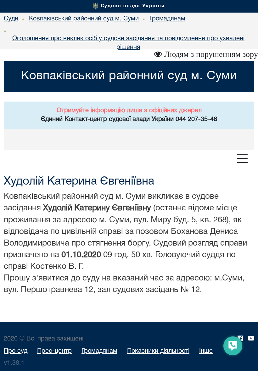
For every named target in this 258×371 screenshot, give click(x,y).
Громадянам (99, 351)
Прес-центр (54, 351)
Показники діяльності (158, 351)
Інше (206, 351)
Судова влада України (133, 6)
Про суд (15, 351)
